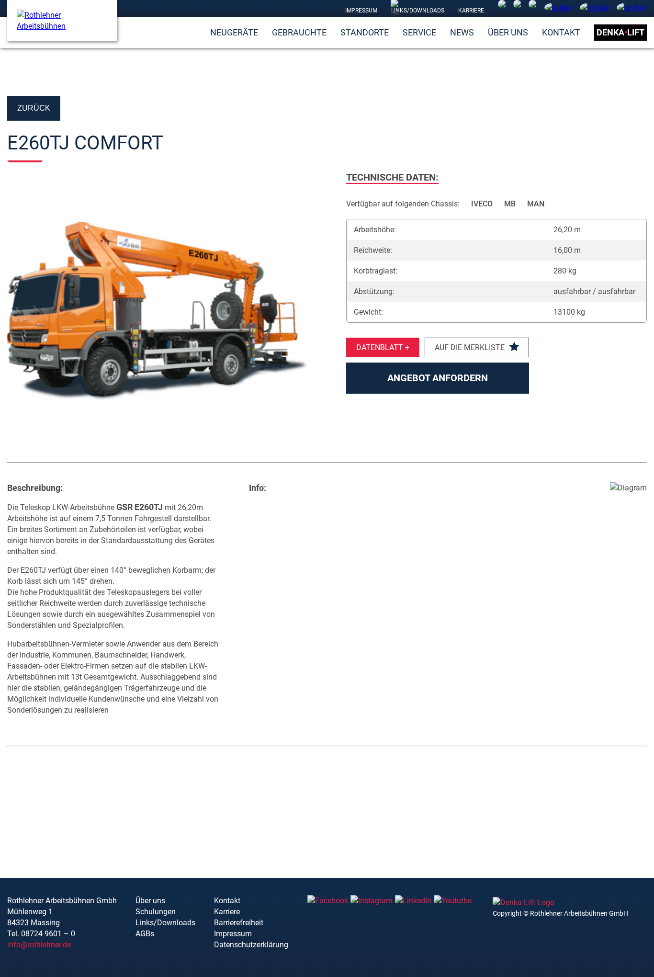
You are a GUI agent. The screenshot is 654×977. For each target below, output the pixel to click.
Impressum (361, 10)
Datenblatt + (382, 347)
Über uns (508, 32)
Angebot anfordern (437, 378)
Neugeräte (234, 32)
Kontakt (561, 32)
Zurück (33, 108)
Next (327, 305)
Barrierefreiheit (238, 922)
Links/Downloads (417, 10)
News (462, 32)
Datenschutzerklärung (251, 944)
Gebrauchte (299, 32)
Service (419, 32)
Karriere (471, 10)
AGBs (144, 933)
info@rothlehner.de (39, 944)
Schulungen (155, 911)
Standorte (364, 32)
